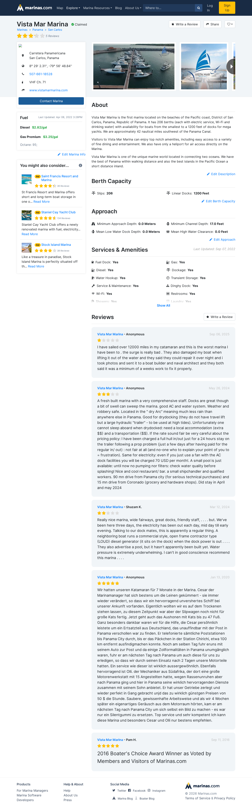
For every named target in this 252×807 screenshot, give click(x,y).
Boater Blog (147, 798)
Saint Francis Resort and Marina (59, 178)
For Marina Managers (32, 790)
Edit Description (223, 174)
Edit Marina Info (74, 154)
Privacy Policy (224, 798)
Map (60, 8)
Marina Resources (96, 8)
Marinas (22, 29)
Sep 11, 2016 (220, 740)
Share (214, 24)
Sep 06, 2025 (219, 334)
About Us (132, 8)
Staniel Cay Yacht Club (58, 212)
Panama (37, 29)
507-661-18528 (40, 74)
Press (68, 800)
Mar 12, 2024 (220, 507)
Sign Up (227, 7)
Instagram (158, 790)
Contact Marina (51, 101)
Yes (127, 374)
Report (224, 374)
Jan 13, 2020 (220, 577)
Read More (41, 201)
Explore (72, 8)
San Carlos (55, 29)
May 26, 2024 (219, 388)
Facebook (139, 790)
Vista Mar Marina (110, 334)
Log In (210, 8)
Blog (118, 8)
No (135, 374)
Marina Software (29, 795)
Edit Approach (224, 239)
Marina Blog (125, 798)
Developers (25, 800)
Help (67, 790)
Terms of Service (197, 798)
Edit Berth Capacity (220, 201)
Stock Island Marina (56, 245)
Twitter (121, 790)
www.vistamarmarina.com (48, 90)
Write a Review (187, 24)
